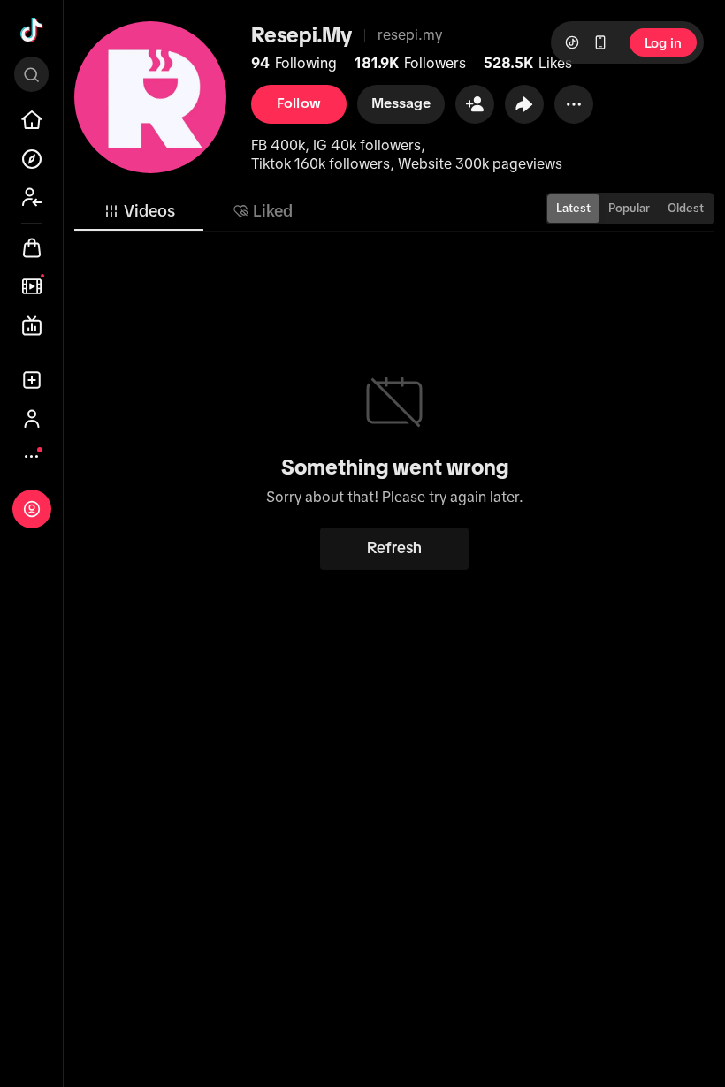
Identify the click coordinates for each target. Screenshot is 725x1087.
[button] (474, 104)
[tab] (138, 211)
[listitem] (32, 120)
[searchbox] (31, 74)
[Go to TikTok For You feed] (31, 30)
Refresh (394, 548)
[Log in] (32, 509)
